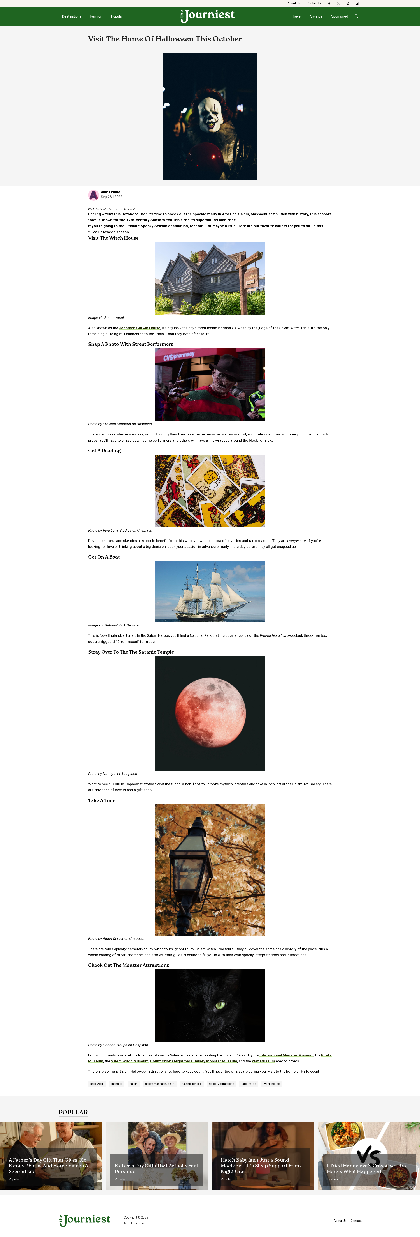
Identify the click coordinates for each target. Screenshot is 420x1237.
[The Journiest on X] (338, 3)
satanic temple (191, 1083)
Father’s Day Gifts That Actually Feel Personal (156, 1169)
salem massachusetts (159, 1083)
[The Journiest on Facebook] (329, 3)
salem (134, 1083)
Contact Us (314, 3)
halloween (97, 1083)
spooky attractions (221, 1083)
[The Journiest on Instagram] (347, 3)
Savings (316, 16)
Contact (356, 1221)
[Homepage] (207, 16)
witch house (272, 1083)
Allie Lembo (110, 192)
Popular (117, 16)
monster (116, 1083)
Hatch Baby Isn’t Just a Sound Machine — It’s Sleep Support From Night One (261, 1166)
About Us (293, 3)
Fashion (96, 16)
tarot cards (249, 1083)
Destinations (71, 16)
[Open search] (356, 16)
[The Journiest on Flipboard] (357, 3)
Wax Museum (263, 1061)
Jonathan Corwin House (139, 328)
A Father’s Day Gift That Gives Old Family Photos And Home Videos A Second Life (48, 1166)
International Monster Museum (286, 1055)
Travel (296, 16)
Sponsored (339, 16)
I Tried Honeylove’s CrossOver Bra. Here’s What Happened (367, 1169)
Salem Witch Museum (130, 1061)
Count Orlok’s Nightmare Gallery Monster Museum (193, 1061)
